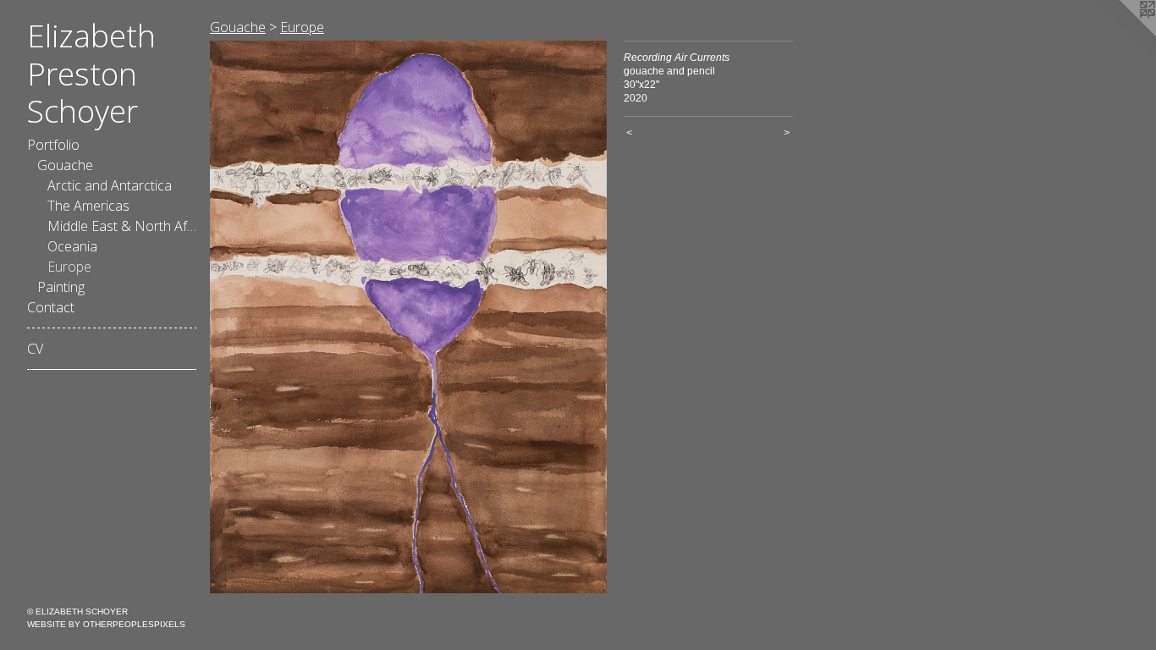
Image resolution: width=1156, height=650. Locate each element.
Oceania (72, 246)
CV (35, 348)
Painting (61, 287)
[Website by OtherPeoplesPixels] (1122, 34)
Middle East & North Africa (121, 226)
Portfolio (53, 144)
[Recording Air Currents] (408, 317)
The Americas (88, 205)
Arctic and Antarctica (109, 185)
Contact (50, 307)
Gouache (65, 165)
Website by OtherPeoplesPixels (106, 624)
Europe (69, 266)
